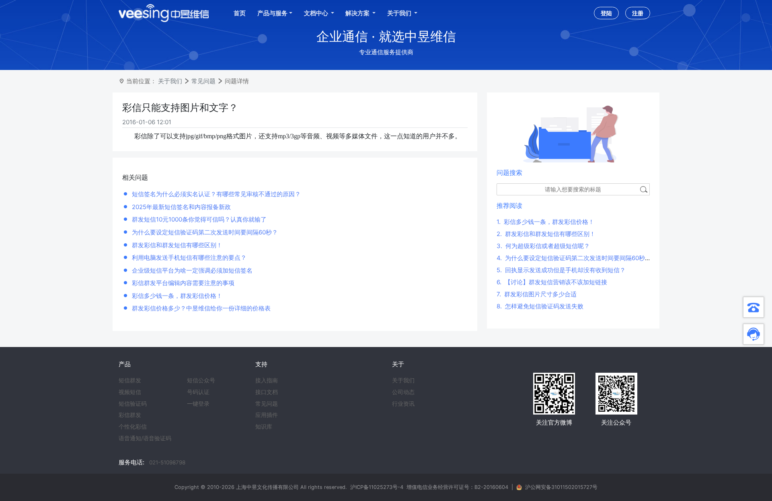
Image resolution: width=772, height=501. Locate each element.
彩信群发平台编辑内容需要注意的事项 (183, 283)
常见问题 (203, 81)
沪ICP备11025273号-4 (376, 487)
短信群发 (130, 380)
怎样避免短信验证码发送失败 (540, 306)
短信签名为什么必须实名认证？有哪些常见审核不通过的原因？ (216, 194)
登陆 (606, 13)
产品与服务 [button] (272, 13)
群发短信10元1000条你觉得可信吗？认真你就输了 (199, 219)
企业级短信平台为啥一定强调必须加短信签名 (192, 270)
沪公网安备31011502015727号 (561, 487)
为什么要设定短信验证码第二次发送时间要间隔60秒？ (205, 232)
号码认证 (198, 392)
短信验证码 (133, 403)
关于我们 (170, 81)
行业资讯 (403, 403)
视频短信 (130, 392)
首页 (240, 13)
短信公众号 (201, 380)
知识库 (263, 426)
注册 (637, 13)
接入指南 (266, 380)
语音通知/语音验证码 (145, 438)
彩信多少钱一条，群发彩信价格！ (177, 296)
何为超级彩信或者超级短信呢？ (543, 246)
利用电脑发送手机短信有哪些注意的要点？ (189, 257)
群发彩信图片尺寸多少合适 (537, 294)
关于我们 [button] (400, 13)
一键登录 (198, 403)
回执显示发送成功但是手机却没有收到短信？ (561, 270)
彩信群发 (130, 415)
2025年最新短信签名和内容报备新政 (181, 207)
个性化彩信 (133, 426)
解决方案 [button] (358, 13)
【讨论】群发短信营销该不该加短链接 (552, 282)
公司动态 (403, 392)
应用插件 (266, 415)
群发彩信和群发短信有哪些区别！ (177, 245)
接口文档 (266, 392)
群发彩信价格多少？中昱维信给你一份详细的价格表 (201, 308)
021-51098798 (167, 462)
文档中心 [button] (316, 13)
